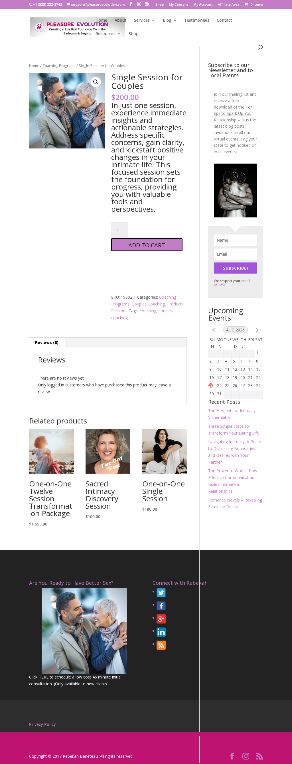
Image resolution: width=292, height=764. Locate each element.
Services (142, 20)
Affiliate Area (228, 5)
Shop (159, 5)
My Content (178, 5)
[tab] (47, 342)
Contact (224, 20)
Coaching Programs (59, 65)
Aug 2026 (235, 330)
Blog (167, 20)
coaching (148, 310)
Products (175, 304)
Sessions (119, 310)
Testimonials (196, 20)
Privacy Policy (42, 724)
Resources (105, 34)
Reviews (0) (46, 342)
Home (101, 20)
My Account (203, 5)
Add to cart (146, 245)
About (121, 20)
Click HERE (38, 677)
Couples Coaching (148, 304)
